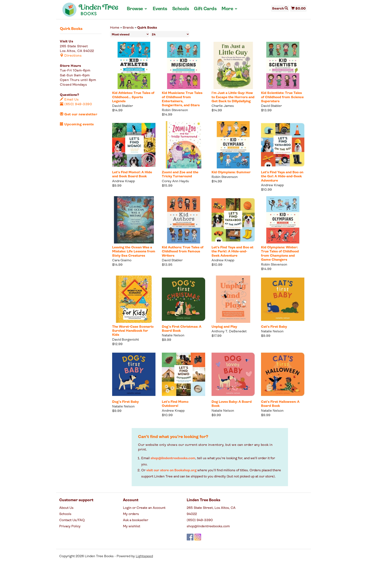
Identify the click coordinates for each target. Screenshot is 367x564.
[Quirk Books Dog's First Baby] (133, 374)
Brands (128, 27)
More (230, 8)
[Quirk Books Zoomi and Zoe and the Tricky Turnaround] (183, 144)
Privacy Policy (69, 526)
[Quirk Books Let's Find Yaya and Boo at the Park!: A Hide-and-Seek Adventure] (233, 220)
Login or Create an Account (144, 508)
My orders (131, 514)
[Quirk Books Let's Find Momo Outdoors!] (183, 374)
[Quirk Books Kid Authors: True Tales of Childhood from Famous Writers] (183, 220)
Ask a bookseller (135, 520)
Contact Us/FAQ (72, 520)
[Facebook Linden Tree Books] (190, 537)
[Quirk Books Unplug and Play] (233, 299)
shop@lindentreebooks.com (173, 458)
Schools (180, 9)
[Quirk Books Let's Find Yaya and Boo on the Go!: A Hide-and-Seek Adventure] (282, 144)
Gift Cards (205, 9)
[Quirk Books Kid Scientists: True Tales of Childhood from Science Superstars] (282, 65)
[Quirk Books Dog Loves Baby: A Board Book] (233, 374)
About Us (66, 508)
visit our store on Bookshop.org (171, 470)
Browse (137, 8)
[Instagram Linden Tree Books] (197, 537)
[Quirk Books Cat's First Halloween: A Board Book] (282, 374)
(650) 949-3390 (78, 104)
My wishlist (131, 526)
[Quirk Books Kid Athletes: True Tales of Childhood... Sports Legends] (133, 65)
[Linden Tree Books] (90, 11)
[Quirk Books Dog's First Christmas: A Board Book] (183, 299)
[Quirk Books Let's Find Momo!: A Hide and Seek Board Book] (133, 144)
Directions (73, 55)
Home (114, 27)
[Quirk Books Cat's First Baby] (282, 299)
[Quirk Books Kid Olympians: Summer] (233, 144)
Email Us (71, 99)
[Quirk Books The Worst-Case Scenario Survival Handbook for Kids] (133, 299)
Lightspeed (144, 556)
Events (160, 9)
